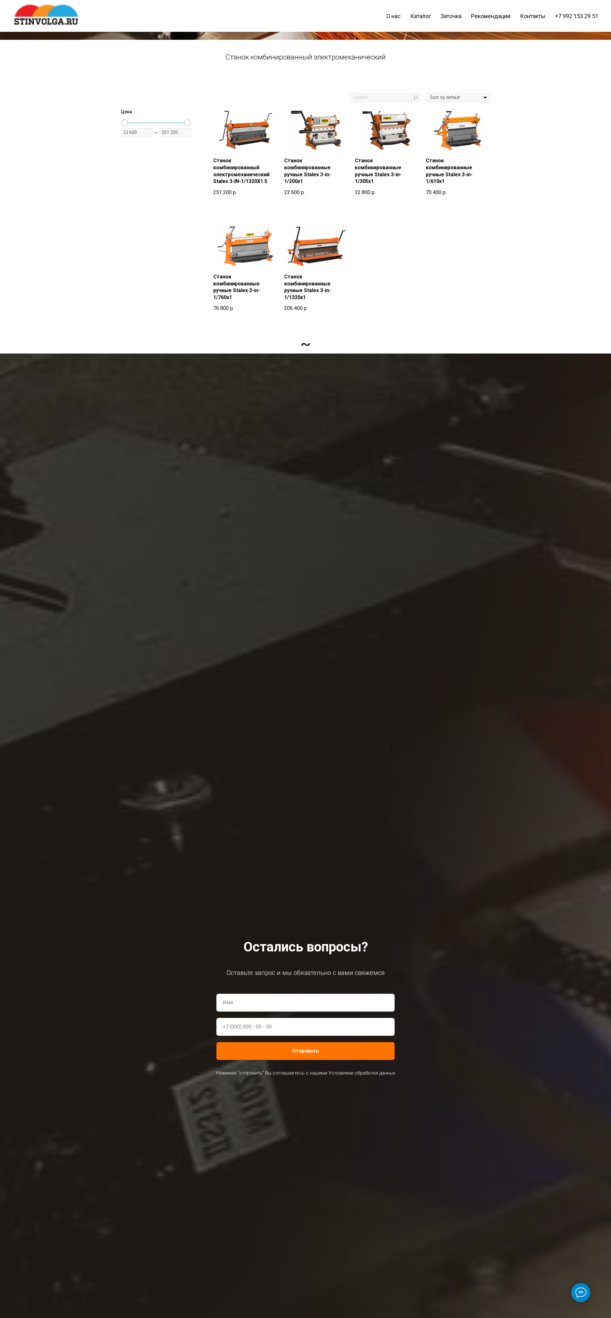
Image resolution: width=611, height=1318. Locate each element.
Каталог (420, 16)
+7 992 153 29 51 (576, 16)
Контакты (532, 16)
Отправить (305, 1051)
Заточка (450, 16)
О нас (393, 16)
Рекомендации (490, 16)
